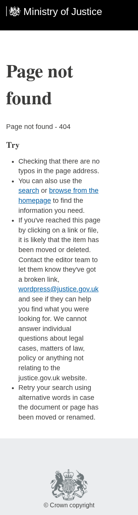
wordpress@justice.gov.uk (58, 289)
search (28, 190)
